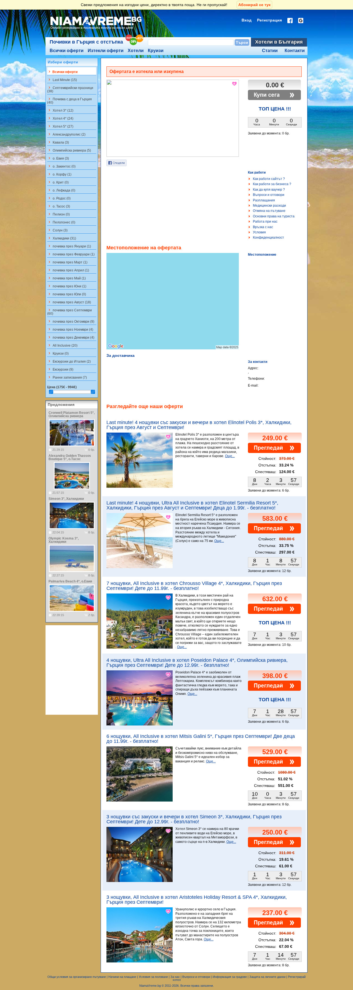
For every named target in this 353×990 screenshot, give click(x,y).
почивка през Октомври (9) (70, 321)
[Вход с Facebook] (290, 20)
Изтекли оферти (106, 50)
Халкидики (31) (61, 238)
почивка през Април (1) (68, 270)
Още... (230, 456)
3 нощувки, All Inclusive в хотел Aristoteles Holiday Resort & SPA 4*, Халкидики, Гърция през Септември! (196, 899)
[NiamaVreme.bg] (96, 29)
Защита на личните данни (267, 976)
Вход (247, 20)
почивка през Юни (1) (66, 286)
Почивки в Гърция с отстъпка (86, 42)
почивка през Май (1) (66, 278)
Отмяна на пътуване (269, 211)
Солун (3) (57, 230)
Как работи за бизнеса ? (272, 184)
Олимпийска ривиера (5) (69, 150)
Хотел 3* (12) (60, 110)
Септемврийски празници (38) (70, 89)
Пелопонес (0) (61, 222)
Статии (270, 50)
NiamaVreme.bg (150, 985)
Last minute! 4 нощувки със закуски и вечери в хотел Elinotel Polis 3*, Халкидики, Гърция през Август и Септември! (199, 425)
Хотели (136, 50)
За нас (175, 976)
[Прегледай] (274, 452)
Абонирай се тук (254, 4)
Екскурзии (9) (60, 369)
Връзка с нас (263, 227)
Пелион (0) (58, 214)
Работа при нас (265, 221)
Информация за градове (230, 976)
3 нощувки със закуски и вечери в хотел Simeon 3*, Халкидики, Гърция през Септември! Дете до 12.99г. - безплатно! (194, 819)
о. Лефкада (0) (61, 190)
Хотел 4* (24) (60, 118)
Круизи (156, 50)
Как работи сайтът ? (269, 179)
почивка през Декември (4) (70, 337)
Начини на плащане (122, 976)
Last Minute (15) (62, 79)
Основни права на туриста (274, 216)
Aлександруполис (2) (66, 134)
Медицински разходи (269, 205)
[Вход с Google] (300, 20)
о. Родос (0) (59, 198)
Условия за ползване (153, 976)
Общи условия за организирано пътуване (76, 976)
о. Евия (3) (58, 158)
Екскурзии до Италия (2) (69, 361)
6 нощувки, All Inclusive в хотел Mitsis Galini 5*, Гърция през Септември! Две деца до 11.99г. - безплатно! (200, 738)
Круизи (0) (58, 353)
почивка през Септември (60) (69, 311)
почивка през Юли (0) (66, 294)
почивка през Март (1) (67, 262)
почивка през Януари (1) (69, 246)
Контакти (295, 50)
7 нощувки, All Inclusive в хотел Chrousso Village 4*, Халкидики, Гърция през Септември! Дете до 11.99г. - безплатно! (194, 586)
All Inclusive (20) (62, 345)
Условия (259, 232)
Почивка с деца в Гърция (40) (69, 100)
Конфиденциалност (268, 237)
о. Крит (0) (58, 182)
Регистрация (269, 20)
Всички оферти (67, 50)
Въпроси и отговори (268, 195)
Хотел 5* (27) (60, 126)
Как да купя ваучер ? (269, 189)
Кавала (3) (58, 142)
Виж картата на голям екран (172, 307)
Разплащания (264, 200)
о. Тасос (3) (58, 206)
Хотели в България (279, 42)
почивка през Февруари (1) (71, 254)
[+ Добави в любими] (234, 84)
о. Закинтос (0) (61, 166)
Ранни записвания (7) (67, 377)
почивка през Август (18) (69, 302)
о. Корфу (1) (59, 174)
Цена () (62, 387)
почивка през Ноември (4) (70, 329)
